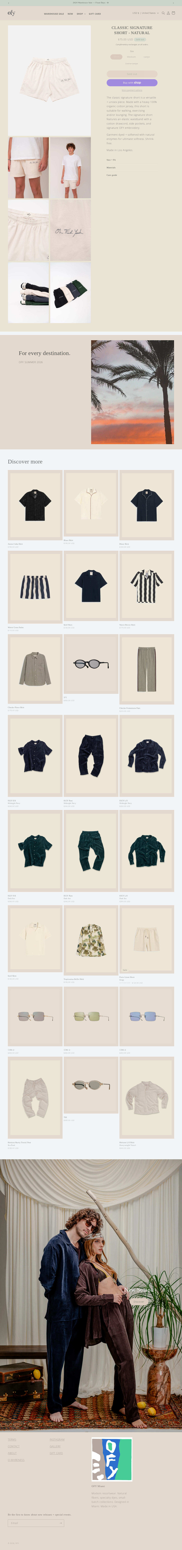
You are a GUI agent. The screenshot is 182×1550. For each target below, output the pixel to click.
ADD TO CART (91, 691)
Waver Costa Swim (16, 627)
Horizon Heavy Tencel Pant (19, 1143)
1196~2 (11, 1050)
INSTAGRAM (57, 1439)
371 (65, 697)
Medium (42, 531)
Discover (139, 1301)
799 (65, 1117)
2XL (42, 537)
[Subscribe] (60, 1523)
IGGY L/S (125, 802)
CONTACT (14, 1446)
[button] (81, 14)
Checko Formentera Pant (129, 708)
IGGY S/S (14, 802)
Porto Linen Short (127, 978)
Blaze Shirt (68, 540)
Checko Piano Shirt (16, 707)
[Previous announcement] (9, 3)
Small (33, 531)
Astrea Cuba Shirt (15, 544)
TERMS (12, 1439)
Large (51, 531)
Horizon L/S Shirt (127, 1143)
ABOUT (12, 1453)
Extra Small (22, 531)
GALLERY (55, 1446)
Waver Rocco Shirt (127, 625)
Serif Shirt (68, 625)
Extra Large (32, 537)
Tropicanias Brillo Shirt (74, 979)
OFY (17, 1543)
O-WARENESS (16, 1460)
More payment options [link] (132, 90)
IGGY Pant (70, 802)
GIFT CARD (56, 1453)
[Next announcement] (173, 3)
